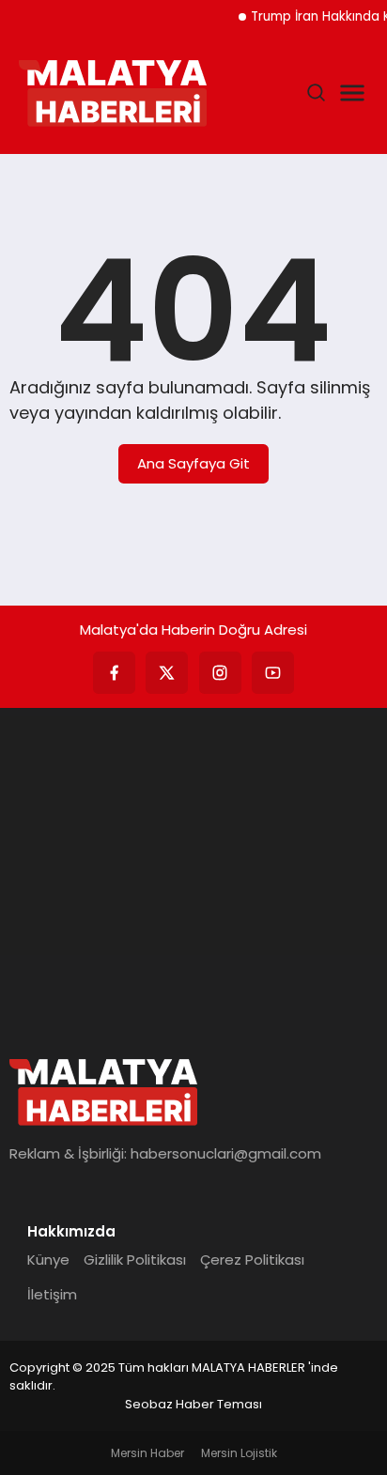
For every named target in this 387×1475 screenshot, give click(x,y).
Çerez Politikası (252, 1259)
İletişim (52, 1294)
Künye (48, 1259)
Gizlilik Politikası (135, 1259)
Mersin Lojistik (239, 1453)
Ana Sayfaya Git (193, 463)
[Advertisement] (193, 873)
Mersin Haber (147, 1453)
